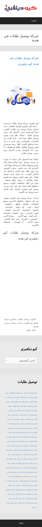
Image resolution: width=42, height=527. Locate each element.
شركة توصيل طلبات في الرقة (19, 432)
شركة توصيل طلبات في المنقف (19, 441)
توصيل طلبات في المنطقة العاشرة (19, 402)
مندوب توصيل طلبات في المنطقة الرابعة (23, 476)
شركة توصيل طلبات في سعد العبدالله (23, 450)
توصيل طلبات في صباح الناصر (16, 410)
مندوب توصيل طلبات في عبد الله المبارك (26, 494)
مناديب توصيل (16, 323)
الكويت (33, 319)
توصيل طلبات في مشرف (27, 423)
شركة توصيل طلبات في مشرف (20, 463)
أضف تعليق (31, 330)
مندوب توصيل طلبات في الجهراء (14, 467)
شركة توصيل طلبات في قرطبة (25, 459)
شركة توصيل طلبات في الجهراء (24, 428)
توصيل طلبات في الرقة (21, 397)
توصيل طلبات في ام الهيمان (19, 406)
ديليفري (13, 319)
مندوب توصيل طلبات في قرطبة (17, 498)
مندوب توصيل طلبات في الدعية (29, 472)
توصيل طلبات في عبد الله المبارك (28, 415)
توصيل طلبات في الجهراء (16, 393)
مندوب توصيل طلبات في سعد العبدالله (15, 490)
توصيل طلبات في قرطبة (26, 419)
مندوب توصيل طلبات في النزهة (24, 485)
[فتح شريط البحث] (4, 21)
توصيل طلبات (23, 319)
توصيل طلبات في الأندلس (30, 393)
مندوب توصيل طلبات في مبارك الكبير (27, 503)
